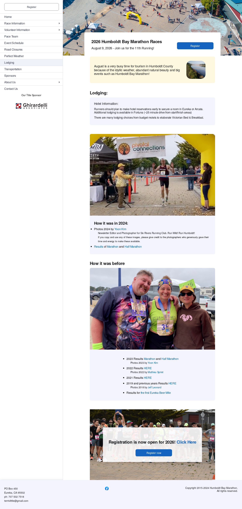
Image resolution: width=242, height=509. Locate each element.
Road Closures (13, 49)
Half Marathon (133, 246)
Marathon (113, 246)
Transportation (13, 69)
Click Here (186, 442)
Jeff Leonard (154, 387)
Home (8, 17)
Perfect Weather (14, 56)
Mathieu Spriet (155, 372)
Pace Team (11, 36)
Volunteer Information (17, 30)
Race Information (14, 23)
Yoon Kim (120, 229)
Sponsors (10, 76)
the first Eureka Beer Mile (156, 393)
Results (98, 246)
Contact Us (11, 89)
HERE (148, 368)
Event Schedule (14, 43)
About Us (10, 82)
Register (31, 7)
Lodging (9, 62)
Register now (154, 453)
